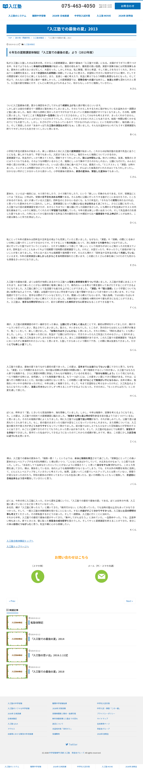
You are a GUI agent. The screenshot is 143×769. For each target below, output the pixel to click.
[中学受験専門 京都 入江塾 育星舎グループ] (12, 5)
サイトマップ (102, 718)
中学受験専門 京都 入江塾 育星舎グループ (66, 752)
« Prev (12, 601)
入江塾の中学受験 (15, 703)
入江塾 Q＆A (13, 723)
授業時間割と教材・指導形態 (64, 713)
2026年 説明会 (125, 15)
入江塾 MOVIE (104, 15)
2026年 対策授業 (59, 708)
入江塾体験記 (29, 44)
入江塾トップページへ (18, 546)
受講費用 (56, 734)
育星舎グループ (103, 728)
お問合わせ (127, 6)
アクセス (11, 728)
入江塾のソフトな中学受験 (18, 708)
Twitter (72, 744)
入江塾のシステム (17, 15)
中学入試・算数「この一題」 (109, 708)
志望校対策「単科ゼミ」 (62, 728)
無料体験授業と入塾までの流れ (65, 718)
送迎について (57, 723)
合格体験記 (12, 718)
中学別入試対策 (82, 15)
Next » (129, 601)
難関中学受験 (39, 15)
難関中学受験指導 (59, 703)
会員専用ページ (103, 723)
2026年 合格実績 (60, 15)
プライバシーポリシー (106, 713)
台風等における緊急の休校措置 (20, 734)
